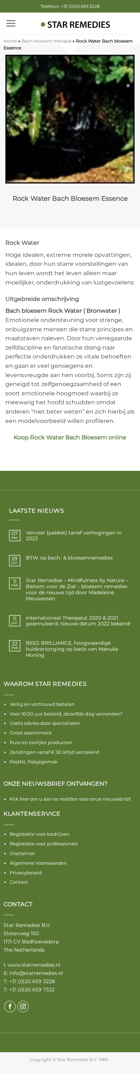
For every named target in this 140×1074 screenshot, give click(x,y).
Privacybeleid (26, 872)
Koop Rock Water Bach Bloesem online (70, 437)
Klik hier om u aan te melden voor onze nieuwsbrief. (70, 799)
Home (10, 41)
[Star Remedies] (75, 25)
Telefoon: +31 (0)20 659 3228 (70, 6)
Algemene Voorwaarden (38, 863)
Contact (19, 882)
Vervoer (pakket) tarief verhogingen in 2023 (74, 536)
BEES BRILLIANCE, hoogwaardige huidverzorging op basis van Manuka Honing (72, 649)
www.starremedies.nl (34, 965)
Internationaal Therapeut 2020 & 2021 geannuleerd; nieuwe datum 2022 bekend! (78, 621)
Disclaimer (22, 853)
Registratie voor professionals (44, 843)
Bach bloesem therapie (46, 41)
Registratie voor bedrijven (40, 834)
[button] (10, 23)
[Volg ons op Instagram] (23, 1006)
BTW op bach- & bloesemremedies (69, 558)
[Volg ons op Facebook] (10, 1006)
